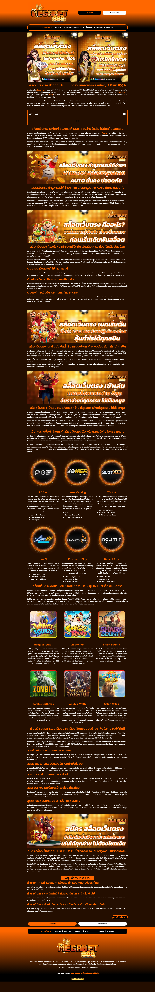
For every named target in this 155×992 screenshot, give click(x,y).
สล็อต (51, 95)
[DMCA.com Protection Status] (77, 979)
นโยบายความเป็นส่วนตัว (73, 27)
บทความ (58, 27)
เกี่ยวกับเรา (89, 27)
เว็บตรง (104, 133)
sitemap (109, 27)
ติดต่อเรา (99, 27)
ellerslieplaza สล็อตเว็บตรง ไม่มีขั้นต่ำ (85, 973)
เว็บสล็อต (121, 92)
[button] (124, 114)
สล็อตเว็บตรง (47, 27)
